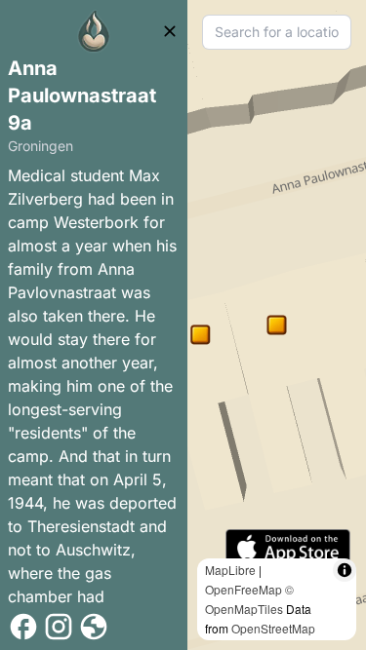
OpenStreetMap (273, 628)
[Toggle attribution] (344, 570)
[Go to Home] (93, 31)
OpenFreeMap (243, 589)
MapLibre (230, 569)
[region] (276, 325)
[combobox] (276, 32)
